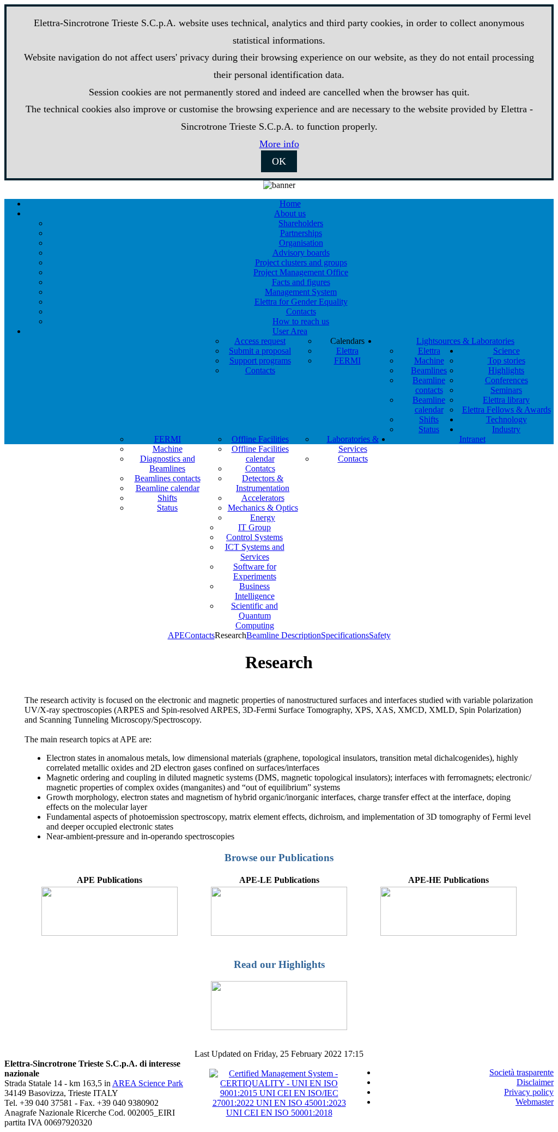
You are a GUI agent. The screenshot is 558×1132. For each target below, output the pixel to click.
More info (279, 143)
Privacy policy (529, 1092)
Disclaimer (535, 1082)
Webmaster (534, 1101)
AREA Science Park (147, 1083)
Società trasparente (521, 1072)
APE (176, 635)
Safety (380, 635)
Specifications (345, 635)
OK (279, 161)
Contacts (200, 635)
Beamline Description (283, 635)
